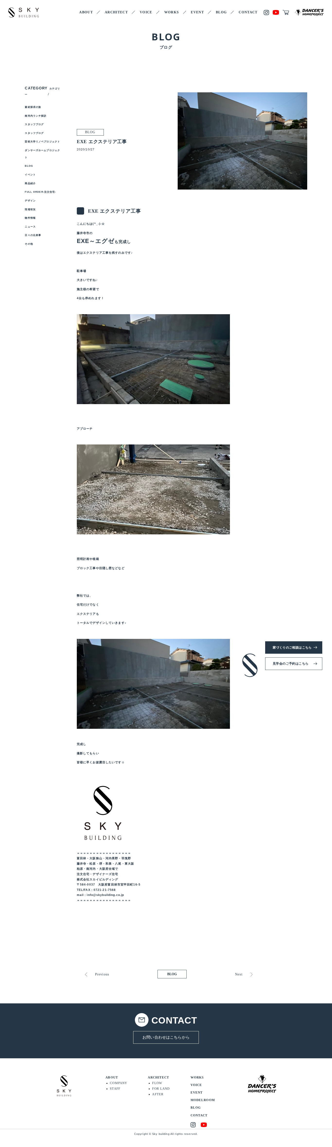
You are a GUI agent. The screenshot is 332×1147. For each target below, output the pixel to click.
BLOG (221, 12)
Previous (102, 974)
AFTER (158, 1094)
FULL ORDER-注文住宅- (40, 192)
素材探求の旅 (33, 107)
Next (239, 974)
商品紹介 (30, 183)
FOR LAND (161, 1088)
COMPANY (118, 1083)
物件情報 (30, 218)
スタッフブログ (34, 124)
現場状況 (30, 209)
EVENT (197, 12)
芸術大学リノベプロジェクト (42, 141)
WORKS (171, 12)
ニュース (30, 226)
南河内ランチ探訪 (35, 115)
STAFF (115, 1088)
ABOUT (86, 12)
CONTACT (248, 12)
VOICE (146, 12)
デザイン (30, 200)
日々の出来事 (33, 235)
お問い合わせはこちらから (166, 1037)
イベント (30, 174)
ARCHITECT (116, 12)
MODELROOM (203, 1100)
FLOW (157, 1083)
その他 (29, 244)
